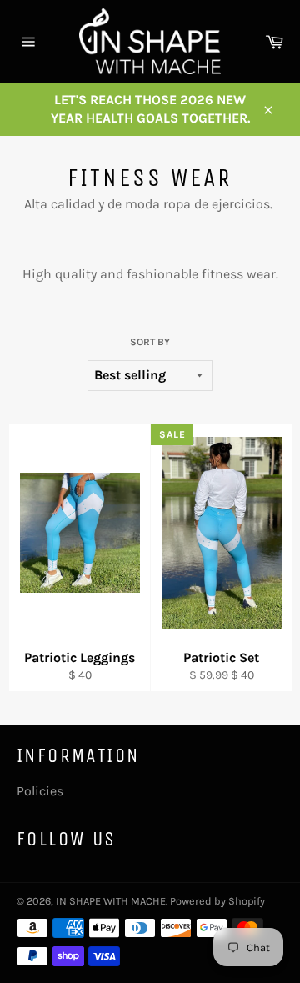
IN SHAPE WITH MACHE (111, 901)
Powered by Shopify (217, 901)
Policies (40, 791)
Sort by (150, 342)
